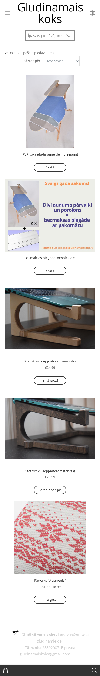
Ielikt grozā (50, 380)
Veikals (10, 53)
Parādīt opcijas (50, 490)
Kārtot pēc (32, 60)
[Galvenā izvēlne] (7, 13)
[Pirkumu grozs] (5, 670)
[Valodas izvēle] (92, 13)
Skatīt (50, 167)
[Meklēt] (94, 670)
